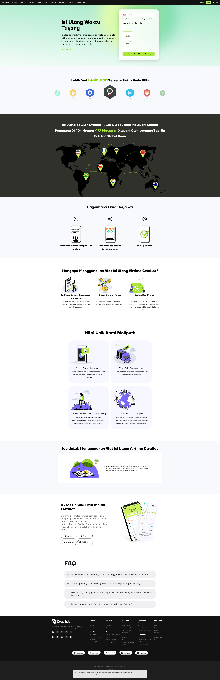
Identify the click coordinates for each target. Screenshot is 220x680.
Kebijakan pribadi (83, 676)
